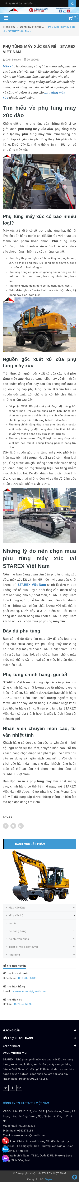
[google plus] (19, 1088)
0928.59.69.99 (23, 1003)
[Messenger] (5, 1158)
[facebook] (12, 1088)
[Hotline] (5, 1140)
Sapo (48, 1179)
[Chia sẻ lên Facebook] (6, 826)
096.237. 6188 (27, 978)
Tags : (7, 816)
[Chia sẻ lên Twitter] (13, 826)
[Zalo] (5, 1149)
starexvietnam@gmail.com (29, 991)
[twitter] (5, 1088)
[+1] (21, 826)
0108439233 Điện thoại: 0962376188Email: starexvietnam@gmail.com (24, 1130)
